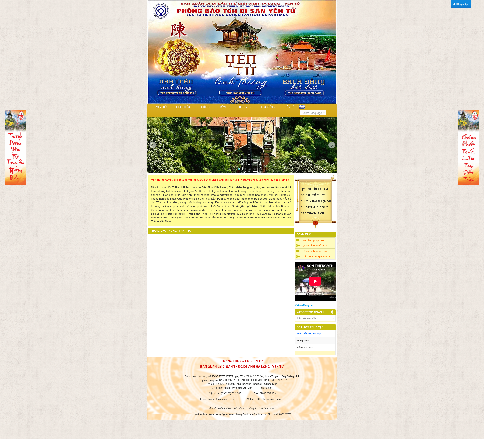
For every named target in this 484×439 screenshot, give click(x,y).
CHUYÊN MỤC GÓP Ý (314, 207)
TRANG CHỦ (159, 107)
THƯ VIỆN (267, 107)
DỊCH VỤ (244, 107)
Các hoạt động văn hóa (316, 256)
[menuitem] (460, 4)
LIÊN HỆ (289, 107)
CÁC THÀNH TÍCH (312, 213)
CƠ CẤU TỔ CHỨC (313, 195)
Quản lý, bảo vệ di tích (316, 245)
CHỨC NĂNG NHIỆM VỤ (316, 201)
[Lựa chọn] (332, 312)
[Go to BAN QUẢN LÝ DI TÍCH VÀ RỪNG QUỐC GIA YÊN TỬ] (242, 52)
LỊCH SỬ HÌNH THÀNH (315, 189)
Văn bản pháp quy (313, 240)
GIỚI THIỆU (183, 107)
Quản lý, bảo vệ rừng (315, 251)
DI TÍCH (204, 107)
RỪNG (224, 107)
